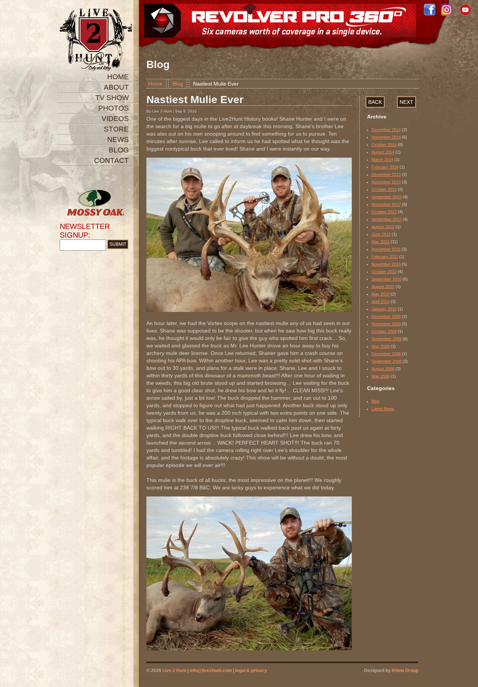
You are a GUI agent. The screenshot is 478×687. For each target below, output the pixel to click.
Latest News (383, 408)
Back (375, 102)
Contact (111, 160)
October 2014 (384, 144)
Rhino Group (405, 670)
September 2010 (386, 279)
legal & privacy (251, 670)
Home (118, 77)
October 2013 (384, 189)
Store (116, 129)
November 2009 (386, 324)
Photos (113, 108)
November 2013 (386, 182)
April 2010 (380, 301)
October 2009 (384, 331)
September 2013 (386, 197)
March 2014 (382, 159)
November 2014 (386, 137)
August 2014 (383, 152)
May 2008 (380, 376)
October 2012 (384, 212)
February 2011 (385, 256)
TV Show (112, 98)
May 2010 (380, 294)
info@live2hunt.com (211, 670)
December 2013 (386, 174)
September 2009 (386, 339)
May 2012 (380, 241)
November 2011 (386, 249)
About (116, 87)
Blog (119, 150)
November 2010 (386, 264)
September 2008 (386, 361)
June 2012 (381, 234)
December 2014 (386, 129)
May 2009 (380, 346)
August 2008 (383, 368)
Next (406, 102)
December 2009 (386, 316)
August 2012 (383, 227)
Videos (115, 119)
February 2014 (385, 167)
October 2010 (384, 271)
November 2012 (386, 204)
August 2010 (383, 286)
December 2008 (386, 354)
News (118, 139)
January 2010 (384, 309)
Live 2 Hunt (174, 670)
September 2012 (386, 219)
